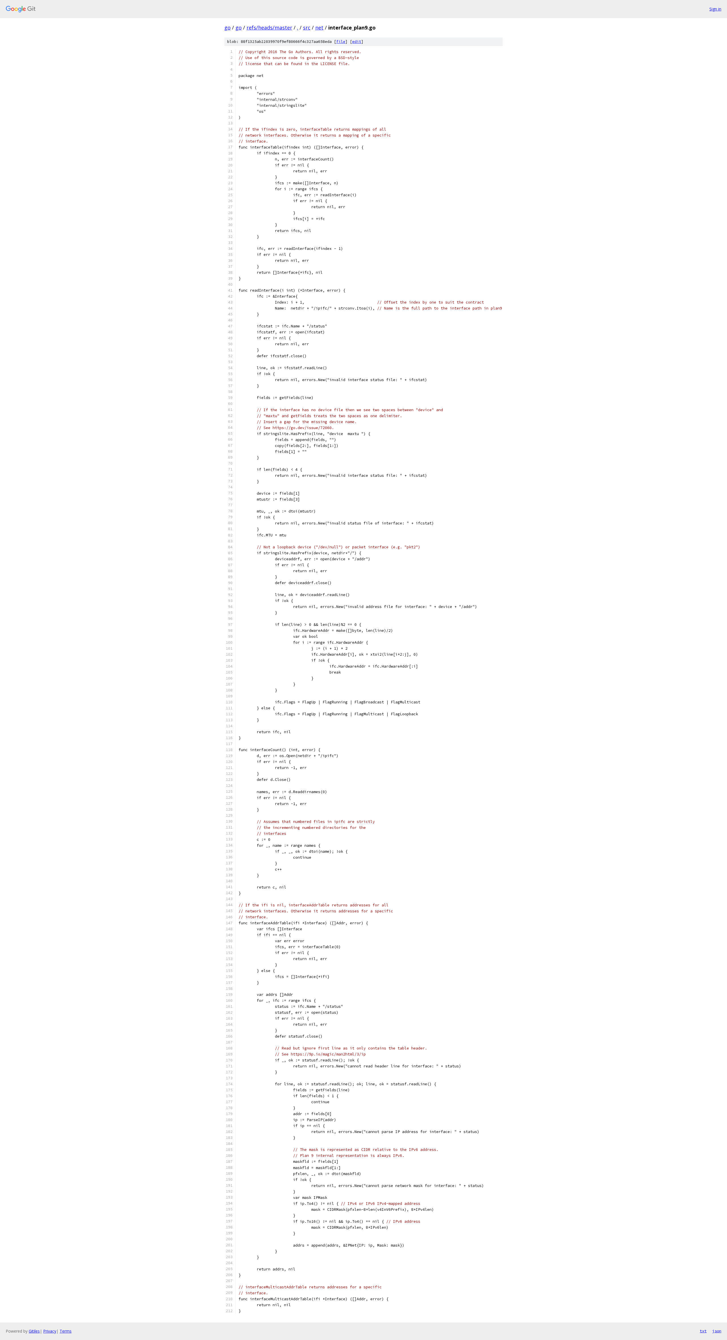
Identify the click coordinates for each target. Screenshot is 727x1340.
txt (703, 1330)
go (227, 27)
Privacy (49, 1331)
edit (356, 41)
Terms (66, 1331)
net (319, 27)
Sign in (715, 9)
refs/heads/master (269, 27)
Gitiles (34, 1331)
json (716, 1330)
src (306, 27)
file (340, 41)
